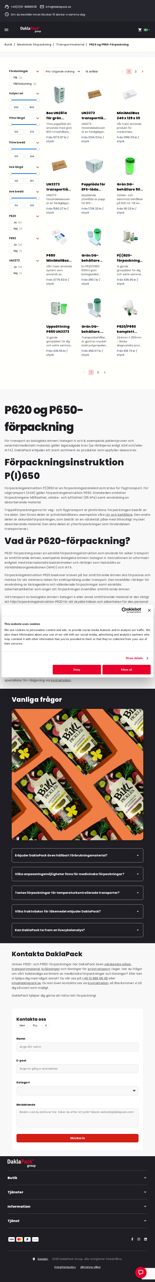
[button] (24, 71)
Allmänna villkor (90, 1267)
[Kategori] (77, 1090)
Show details (134, 658)
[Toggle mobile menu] (6, 30)
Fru (35, 1025)
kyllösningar (50, 969)
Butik (10, 44)
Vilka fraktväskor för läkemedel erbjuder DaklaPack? (58, 911)
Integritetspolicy (65, 1267)
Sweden (43, 1259)
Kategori (23, 1082)
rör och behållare (119, 515)
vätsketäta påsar (117, 964)
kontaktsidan (61, 680)
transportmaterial (26, 969)
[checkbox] (24, 78)
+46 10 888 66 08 (95, 978)
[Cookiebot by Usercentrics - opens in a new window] (124, 610)
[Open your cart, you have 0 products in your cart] (140, 30)
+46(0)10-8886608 (24, 7)
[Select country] (147, 29)
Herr (22, 1025)
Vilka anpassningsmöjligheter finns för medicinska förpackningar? (69, 874)
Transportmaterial (71, 44)
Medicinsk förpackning (35, 44)
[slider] (10, 100)
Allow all (126, 669)
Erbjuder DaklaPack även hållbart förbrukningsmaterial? (61, 855)
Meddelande (25, 1105)
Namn (20, 1039)
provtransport (99, 969)
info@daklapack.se (58, 7)
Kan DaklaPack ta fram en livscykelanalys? (50, 930)
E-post (21, 1060)
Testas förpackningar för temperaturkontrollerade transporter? (67, 893)
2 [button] (135, 71)
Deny (76, 669)
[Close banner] (149, 610)
